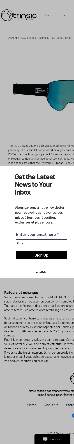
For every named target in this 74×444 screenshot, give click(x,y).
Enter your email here (36, 235)
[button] (41, 271)
